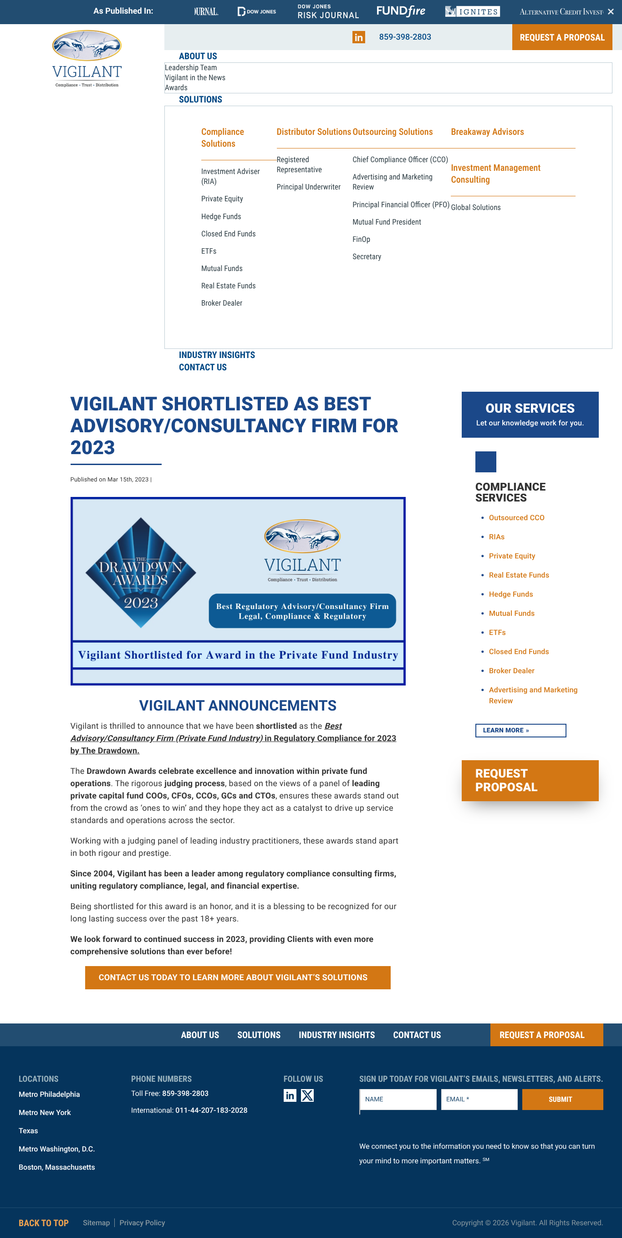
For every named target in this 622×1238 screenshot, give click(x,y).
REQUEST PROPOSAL (506, 780)
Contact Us (417, 1034)
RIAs (497, 536)
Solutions (258, 1034)
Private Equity (512, 556)
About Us (200, 1034)
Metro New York (45, 1112)
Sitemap (96, 1222)
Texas (28, 1130)
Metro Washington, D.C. (57, 1149)
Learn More (503, 730)
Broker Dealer (512, 670)
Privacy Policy (142, 1222)
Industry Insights (337, 1034)
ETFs (497, 632)
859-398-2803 (405, 37)
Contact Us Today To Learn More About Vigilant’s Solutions (233, 977)
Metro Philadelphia (49, 1094)
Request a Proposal (562, 37)
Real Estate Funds (519, 575)
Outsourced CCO (517, 517)
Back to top (44, 1223)
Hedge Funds (511, 594)
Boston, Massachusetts (57, 1167)
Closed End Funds (519, 651)
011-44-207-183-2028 (211, 1110)
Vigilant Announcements (238, 705)
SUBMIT (560, 1099)
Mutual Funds (512, 613)
